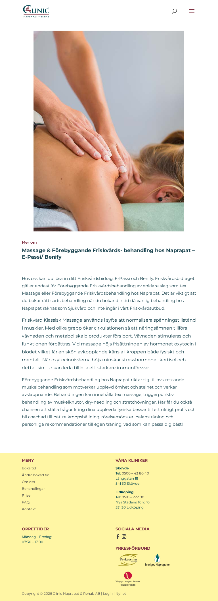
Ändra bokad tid (35, 475)
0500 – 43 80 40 (135, 473)
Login (108, 593)
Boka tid (29, 468)
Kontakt (29, 509)
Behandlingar (33, 488)
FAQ (26, 502)
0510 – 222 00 (133, 497)
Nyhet (121, 593)
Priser (27, 495)
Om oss (28, 482)
